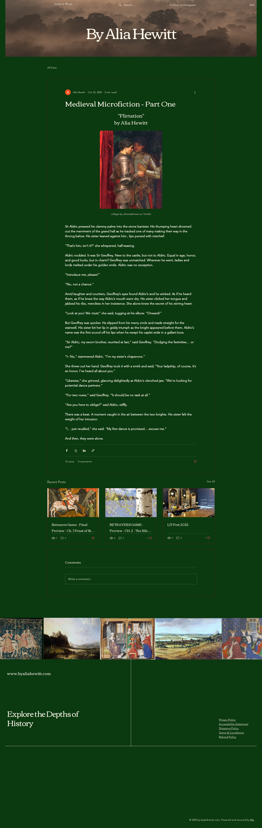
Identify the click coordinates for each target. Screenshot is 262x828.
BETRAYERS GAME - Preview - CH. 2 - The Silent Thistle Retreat (130, 527)
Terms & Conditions (231, 732)
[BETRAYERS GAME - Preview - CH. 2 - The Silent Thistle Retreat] (131, 502)
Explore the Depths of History (43, 718)
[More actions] (195, 92)
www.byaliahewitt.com (29, 673)
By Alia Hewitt (131, 32)
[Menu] (252, 5)
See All (211, 481)
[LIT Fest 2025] (189, 502)
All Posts (52, 67)
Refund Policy (227, 737)
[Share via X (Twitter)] (75, 450)
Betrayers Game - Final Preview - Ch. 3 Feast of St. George (72, 527)
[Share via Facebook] (66, 450)
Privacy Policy (227, 719)
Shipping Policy (229, 728)
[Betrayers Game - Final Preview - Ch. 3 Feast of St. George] (73, 502)
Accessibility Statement (233, 724)
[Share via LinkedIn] (84, 450)
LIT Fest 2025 (177, 524)
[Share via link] (93, 450)
